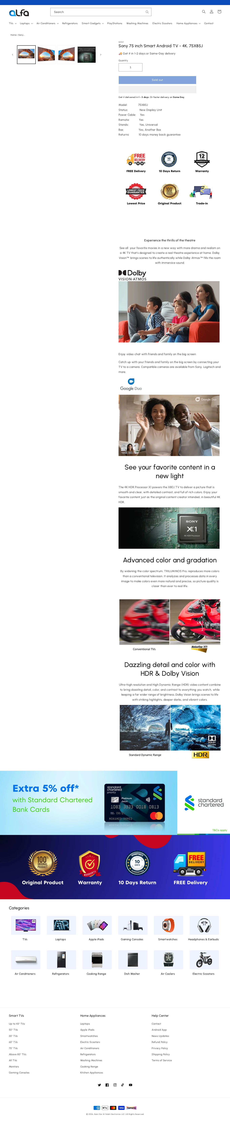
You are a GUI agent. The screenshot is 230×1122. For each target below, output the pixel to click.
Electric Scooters (204, 973)
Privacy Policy (160, 1048)
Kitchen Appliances (91, 1072)
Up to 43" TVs (17, 1023)
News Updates (160, 1036)
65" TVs (13, 1042)
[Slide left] (12, 54)
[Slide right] (100, 54)
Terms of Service (162, 1060)
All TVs (13, 1060)
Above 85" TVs (17, 1054)
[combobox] (101, 12)
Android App (159, 1029)
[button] (157, 90)
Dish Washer (132, 973)
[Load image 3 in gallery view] (66, 55)
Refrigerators (60, 973)
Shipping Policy (161, 1054)
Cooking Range (96, 973)
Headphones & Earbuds (203, 939)
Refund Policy (160, 1042)
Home (14, 35)
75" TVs (13, 1048)
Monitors (14, 1066)
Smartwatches (167, 939)
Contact (156, 1023)
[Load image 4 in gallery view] (86, 55)
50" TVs (13, 1029)
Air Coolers (168, 973)
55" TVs (13, 1036)
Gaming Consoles (132, 939)
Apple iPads (96, 939)
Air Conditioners (25, 973)
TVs (25, 939)
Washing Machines (91, 1060)
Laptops (60, 939)
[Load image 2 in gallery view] (46, 55)
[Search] (147, 12)
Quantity (123, 60)
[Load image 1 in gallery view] (26, 55)
